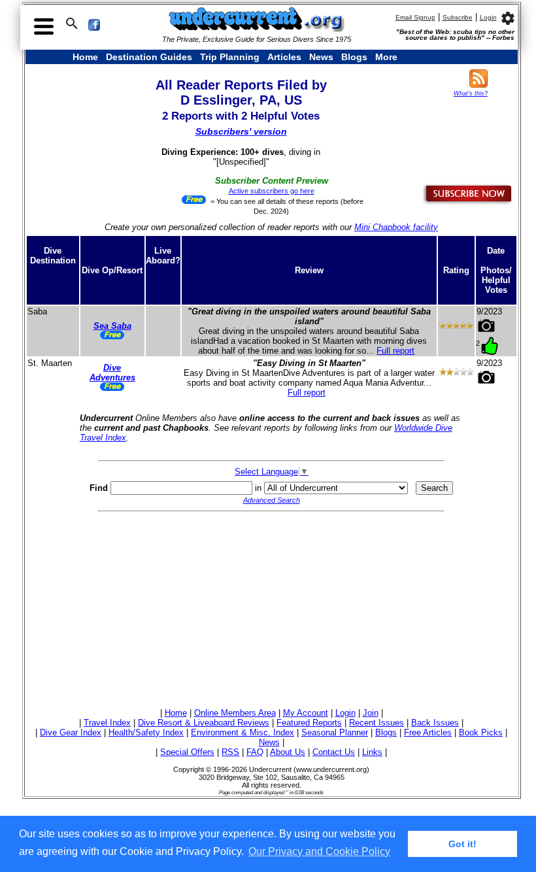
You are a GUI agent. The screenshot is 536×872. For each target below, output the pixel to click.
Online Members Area (235, 713)
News (321, 57)
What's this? (471, 93)
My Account (305, 713)
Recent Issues (376, 723)
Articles (284, 57)
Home (85, 57)
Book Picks (481, 732)
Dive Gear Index (70, 732)
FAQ (254, 752)
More (386, 57)
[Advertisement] (271, 607)
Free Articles (428, 732)
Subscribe (458, 17)
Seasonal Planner (334, 732)
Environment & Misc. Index (242, 732)
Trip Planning (230, 57)
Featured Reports (309, 723)
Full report (395, 351)
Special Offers (187, 752)
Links (372, 752)
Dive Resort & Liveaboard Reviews (203, 723)
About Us (287, 752)
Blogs (354, 57)
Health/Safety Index (146, 732)
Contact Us (333, 752)
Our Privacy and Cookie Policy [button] (319, 851)
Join (370, 713)
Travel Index (107, 723)
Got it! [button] (462, 844)
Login (488, 17)
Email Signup (415, 17)
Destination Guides (149, 57)
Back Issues (435, 723)
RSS (230, 752)
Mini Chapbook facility (396, 227)
